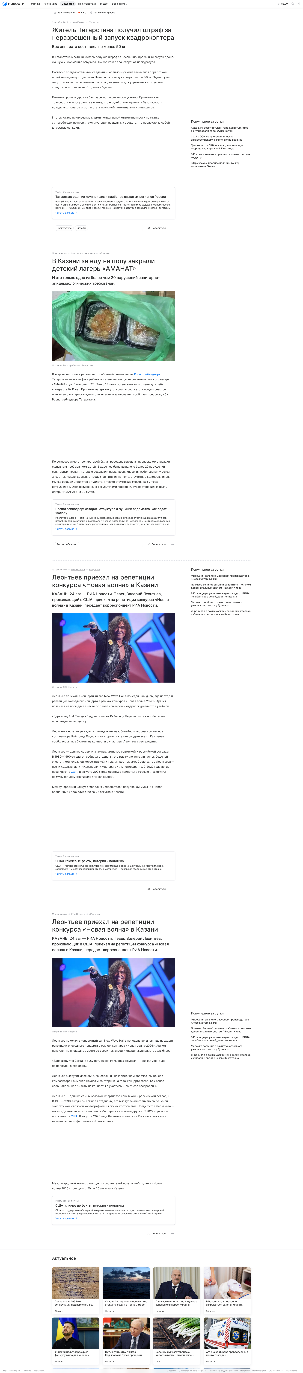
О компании (14, 1371)
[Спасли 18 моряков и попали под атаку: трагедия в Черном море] (126, 1290)
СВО (83, 12)
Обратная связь (276, 1371)
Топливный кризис (104, 12)
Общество (94, 22)
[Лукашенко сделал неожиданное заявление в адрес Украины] (176, 1290)
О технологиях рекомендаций (192, 1371)
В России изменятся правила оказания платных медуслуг (220, 156)
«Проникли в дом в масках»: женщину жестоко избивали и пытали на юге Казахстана (221, 612)
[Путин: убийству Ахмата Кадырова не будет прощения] (126, 1341)
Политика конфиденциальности (223, 1371)
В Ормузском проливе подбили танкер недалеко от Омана (215, 164)
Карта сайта (291, 1371)
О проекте (171, 1371)
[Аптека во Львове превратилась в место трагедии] (227, 1341)
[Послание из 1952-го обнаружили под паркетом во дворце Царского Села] (75, 1290)
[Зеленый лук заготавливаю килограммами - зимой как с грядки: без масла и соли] (176, 1341)
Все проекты (39, 1371)
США (74, 771)
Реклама (27, 1371)
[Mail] (5, 4)
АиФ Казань (78, 22)
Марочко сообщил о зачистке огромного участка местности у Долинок (217, 604)
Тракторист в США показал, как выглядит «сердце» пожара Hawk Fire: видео (217, 147)
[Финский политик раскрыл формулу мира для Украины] (75, 1341)
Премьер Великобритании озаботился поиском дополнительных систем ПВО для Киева (221, 586)
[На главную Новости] (15, 4)
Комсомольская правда (83, 253)
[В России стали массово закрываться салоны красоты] (227, 1290)
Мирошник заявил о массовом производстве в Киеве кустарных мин (220, 577)
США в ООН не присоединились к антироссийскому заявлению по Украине (216, 138)
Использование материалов (253, 1371)
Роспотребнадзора (147, 374)
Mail (5, 1371)
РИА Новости (78, 569)
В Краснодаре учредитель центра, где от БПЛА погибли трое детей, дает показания (220, 595)
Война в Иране (66, 12)
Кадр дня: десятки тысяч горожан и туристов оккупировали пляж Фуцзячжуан (219, 129)
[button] (113, 326)
